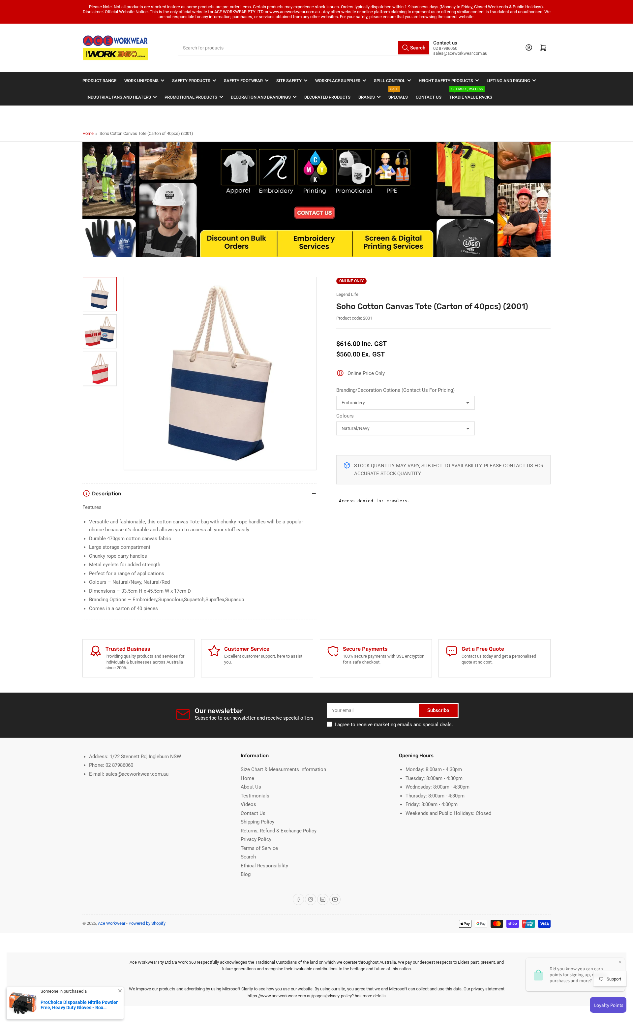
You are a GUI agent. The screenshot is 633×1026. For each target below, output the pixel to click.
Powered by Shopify (147, 923)
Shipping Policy (257, 822)
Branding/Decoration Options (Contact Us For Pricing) (395, 390)
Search (248, 857)
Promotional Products (191, 97)
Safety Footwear (243, 80)
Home (88, 133)
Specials (398, 94)
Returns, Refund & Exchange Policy (278, 831)
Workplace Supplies (337, 80)
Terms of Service (259, 848)
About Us (251, 787)
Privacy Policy (256, 839)
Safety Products (191, 80)
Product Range (99, 80)
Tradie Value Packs (470, 94)
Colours (345, 416)
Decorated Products (327, 97)
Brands (366, 97)
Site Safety (289, 80)
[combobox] (304, 47)
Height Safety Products (446, 80)
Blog (246, 874)
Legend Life (347, 294)
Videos (248, 804)
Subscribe (438, 710)
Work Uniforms (141, 80)
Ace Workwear (111, 923)
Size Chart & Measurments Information (283, 769)
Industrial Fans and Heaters (118, 97)
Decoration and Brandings (261, 97)
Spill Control (389, 80)
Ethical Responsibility (264, 866)
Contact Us (428, 97)
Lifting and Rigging (508, 80)
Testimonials (255, 796)
